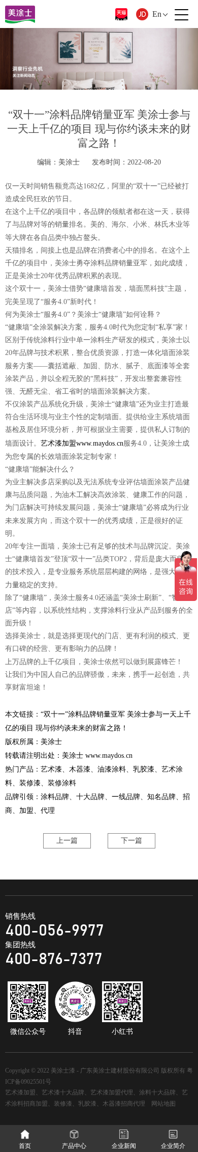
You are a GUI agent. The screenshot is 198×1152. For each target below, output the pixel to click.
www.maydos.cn (99, 443)
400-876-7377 (54, 959)
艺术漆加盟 (58, 443)
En (156, 14)
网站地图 (163, 1103)
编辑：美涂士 (58, 162)
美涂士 (51, 742)
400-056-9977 (54, 931)
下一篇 (131, 840)
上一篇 (67, 840)
